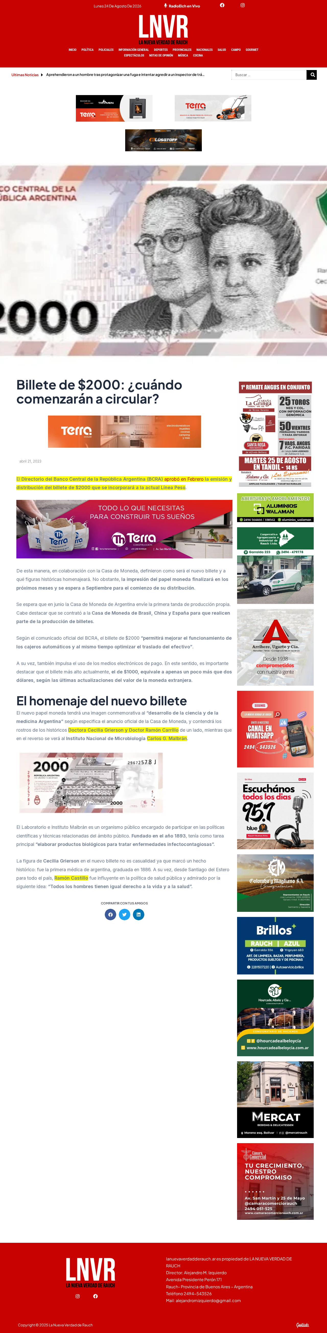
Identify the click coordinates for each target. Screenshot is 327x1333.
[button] (110, 914)
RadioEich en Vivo (184, 6)
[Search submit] (313, 75)
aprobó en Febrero (184, 479)
